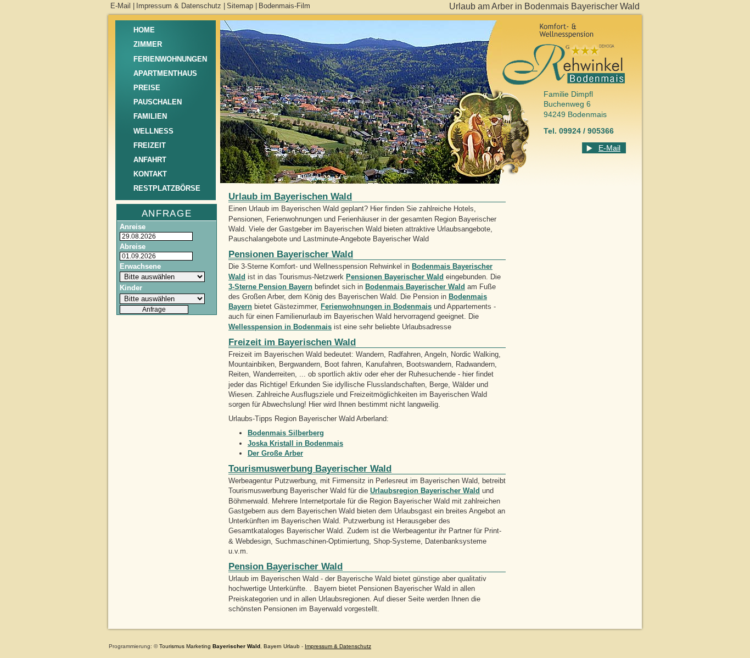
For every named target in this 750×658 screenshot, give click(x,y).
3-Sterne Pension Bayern (270, 287)
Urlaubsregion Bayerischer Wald (425, 490)
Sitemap (240, 6)
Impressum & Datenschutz (178, 6)
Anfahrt (149, 160)
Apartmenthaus (165, 73)
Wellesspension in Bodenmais (280, 327)
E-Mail (120, 6)
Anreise (132, 227)
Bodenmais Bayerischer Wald (415, 287)
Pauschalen (157, 102)
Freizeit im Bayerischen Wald (292, 342)
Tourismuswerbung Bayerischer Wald (309, 468)
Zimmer (147, 44)
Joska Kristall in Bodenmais (295, 443)
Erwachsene (140, 266)
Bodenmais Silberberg (286, 433)
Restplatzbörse (166, 188)
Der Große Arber (275, 453)
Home (144, 30)
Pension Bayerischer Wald (285, 566)
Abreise (132, 246)
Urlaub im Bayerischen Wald (290, 196)
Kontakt (150, 174)
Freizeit (149, 145)
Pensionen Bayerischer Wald (290, 254)
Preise (146, 88)
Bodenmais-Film (284, 6)
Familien (150, 116)
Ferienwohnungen (170, 59)
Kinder (131, 288)
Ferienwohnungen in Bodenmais (376, 306)
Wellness (153, 131)
